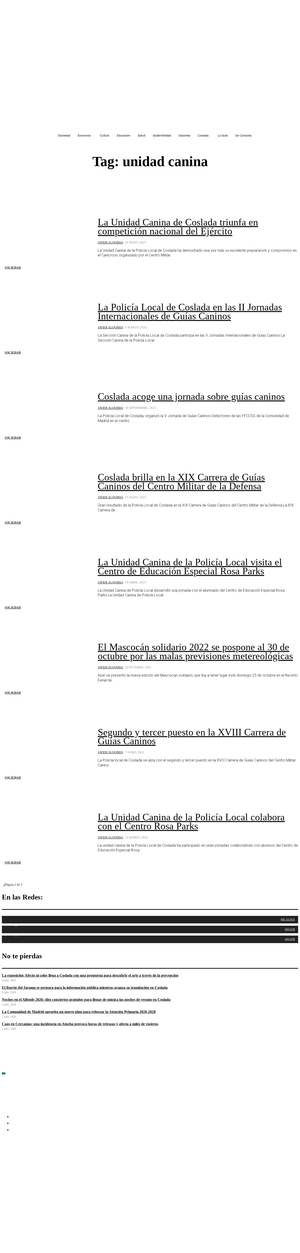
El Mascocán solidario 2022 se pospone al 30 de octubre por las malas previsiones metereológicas (195, 651)
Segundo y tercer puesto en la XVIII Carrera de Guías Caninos (192, 736)
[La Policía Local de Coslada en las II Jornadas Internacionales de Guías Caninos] (46, 323)
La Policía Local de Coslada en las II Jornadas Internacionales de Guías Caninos (190, 311)
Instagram (41, 1157)
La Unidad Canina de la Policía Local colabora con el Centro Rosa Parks (191, 821)
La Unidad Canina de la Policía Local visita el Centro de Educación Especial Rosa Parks (190, 566)
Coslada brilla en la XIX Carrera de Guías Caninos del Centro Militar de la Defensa (181, 481)
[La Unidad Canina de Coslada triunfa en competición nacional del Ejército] (46, 238)
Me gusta (288, 919)
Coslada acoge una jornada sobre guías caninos (191, 396)
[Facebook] (5, 1157)
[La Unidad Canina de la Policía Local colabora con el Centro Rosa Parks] (46, 833)
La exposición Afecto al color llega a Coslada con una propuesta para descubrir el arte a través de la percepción (90, 975)
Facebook (16, 1157)
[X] (56, 1157)
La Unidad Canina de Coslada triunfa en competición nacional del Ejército (178, 226)
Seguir (290, 929)
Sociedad (13, 267)
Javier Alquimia (110, 242)
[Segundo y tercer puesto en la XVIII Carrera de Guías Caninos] (46, 748)
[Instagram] (30, 1157)
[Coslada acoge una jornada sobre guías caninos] (46, 408)
